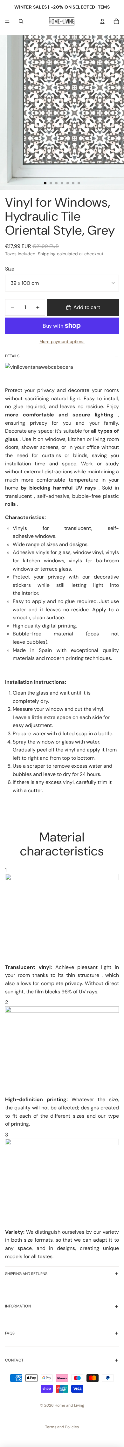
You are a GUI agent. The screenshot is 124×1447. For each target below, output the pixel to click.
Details (12, 356)
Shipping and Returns (26, 1273)
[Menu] (7, 21)
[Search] (21, 21)
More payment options (62, 341)
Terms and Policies (62, 1427)
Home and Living (69, 1405)
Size (9, 268)
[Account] (102, 21)
